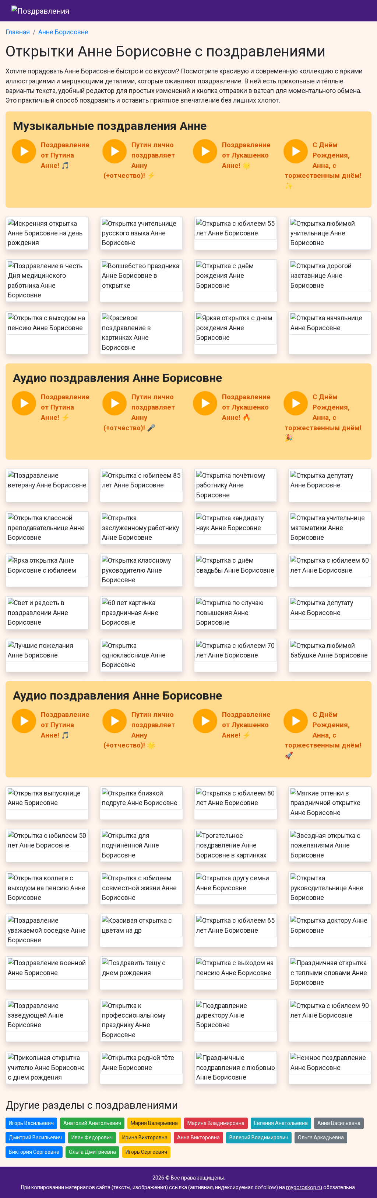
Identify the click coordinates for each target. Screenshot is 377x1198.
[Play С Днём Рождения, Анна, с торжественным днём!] (295, 151)
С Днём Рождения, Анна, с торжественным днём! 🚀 (323, 735)
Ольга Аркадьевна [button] (321, 1137)
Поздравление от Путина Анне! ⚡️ (65, 407)
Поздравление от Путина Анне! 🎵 (65, 155)
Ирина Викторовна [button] (145, 1137)
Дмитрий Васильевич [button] (35, 1137)
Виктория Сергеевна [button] (34, 1152)
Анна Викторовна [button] (198, 1137)
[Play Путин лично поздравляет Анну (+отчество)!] (114, 151)
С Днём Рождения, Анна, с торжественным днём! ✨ (323, 165)
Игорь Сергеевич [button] (146, 1152)
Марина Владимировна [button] (215, 1123)
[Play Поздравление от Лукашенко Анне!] (205, 151)
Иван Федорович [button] (92, 1137)
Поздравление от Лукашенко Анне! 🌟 (246, 155)
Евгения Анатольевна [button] (281, 1123)
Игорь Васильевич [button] (31, 1123)
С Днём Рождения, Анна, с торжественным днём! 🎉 (323, 417)
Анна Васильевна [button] (338, 1123)
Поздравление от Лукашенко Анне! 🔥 (246, 407)
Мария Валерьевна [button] (154, 1123)
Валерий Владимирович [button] (258, 1137)
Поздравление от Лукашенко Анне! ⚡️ (246, 725)
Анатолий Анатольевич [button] (92, 1123)
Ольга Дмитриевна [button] (92, 1152)
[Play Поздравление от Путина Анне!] (24, 151)
